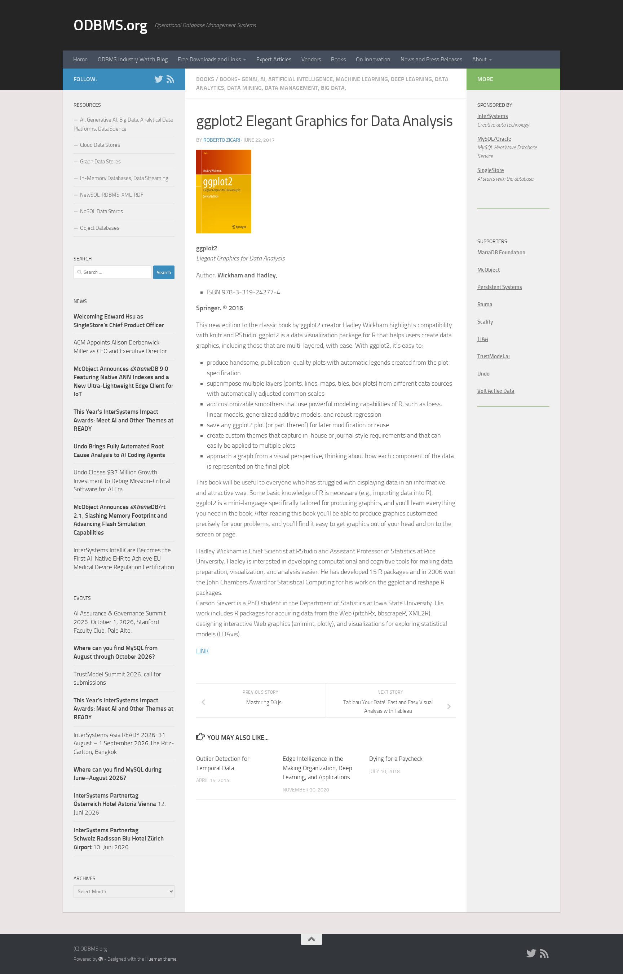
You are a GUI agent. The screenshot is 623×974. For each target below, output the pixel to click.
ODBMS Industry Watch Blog (133, 59)
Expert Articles (273, 59)
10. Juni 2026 (119, 838)
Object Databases (99, 228)
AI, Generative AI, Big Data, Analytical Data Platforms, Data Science (123, 124)
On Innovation (373, 59)
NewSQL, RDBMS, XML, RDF (111, 195)
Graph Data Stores (100, 161)
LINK (202, 651)
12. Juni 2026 (120, 804)
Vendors (311, 59)
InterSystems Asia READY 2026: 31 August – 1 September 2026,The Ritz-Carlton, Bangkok (124, 743)
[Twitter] (158, 79)
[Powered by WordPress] (100, 959)
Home (80, 59)
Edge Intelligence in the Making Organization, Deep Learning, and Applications (317, 768)
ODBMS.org (110, 25)
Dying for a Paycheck (396, 758)
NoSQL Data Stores (101, 211)
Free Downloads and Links (209, 59)
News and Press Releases (431, 59)
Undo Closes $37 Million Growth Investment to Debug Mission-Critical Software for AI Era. (122, 481)
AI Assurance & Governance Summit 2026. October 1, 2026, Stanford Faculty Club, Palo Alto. (120, 622)
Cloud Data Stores (100, 145)
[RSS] (170, 79)
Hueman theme (161, 959)
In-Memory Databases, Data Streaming (124, 178)
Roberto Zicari (221, 140)
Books (338, 59)
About (479, 59)
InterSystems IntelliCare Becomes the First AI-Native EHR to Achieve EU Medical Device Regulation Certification (124, 559)
